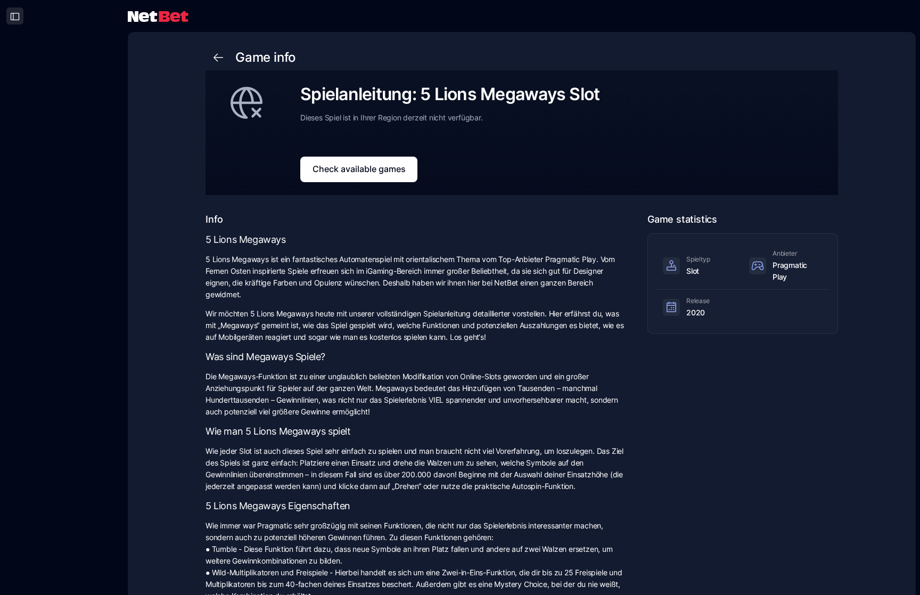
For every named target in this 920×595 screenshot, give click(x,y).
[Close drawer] (14, 16)
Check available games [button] (359, 169)
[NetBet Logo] (158, 15)
